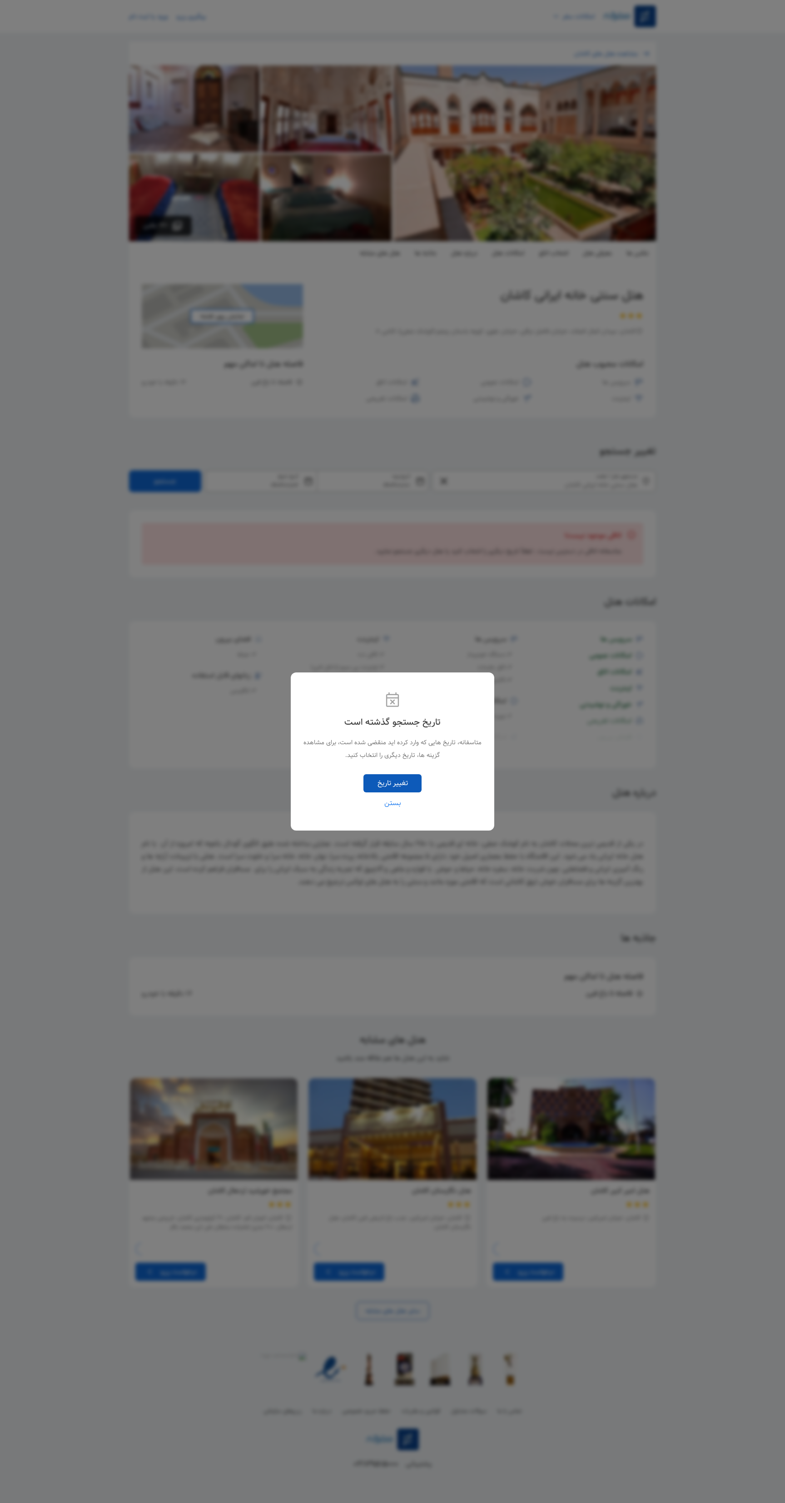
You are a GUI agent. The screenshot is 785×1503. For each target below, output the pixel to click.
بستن (392, 803)
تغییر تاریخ (393, 783)
